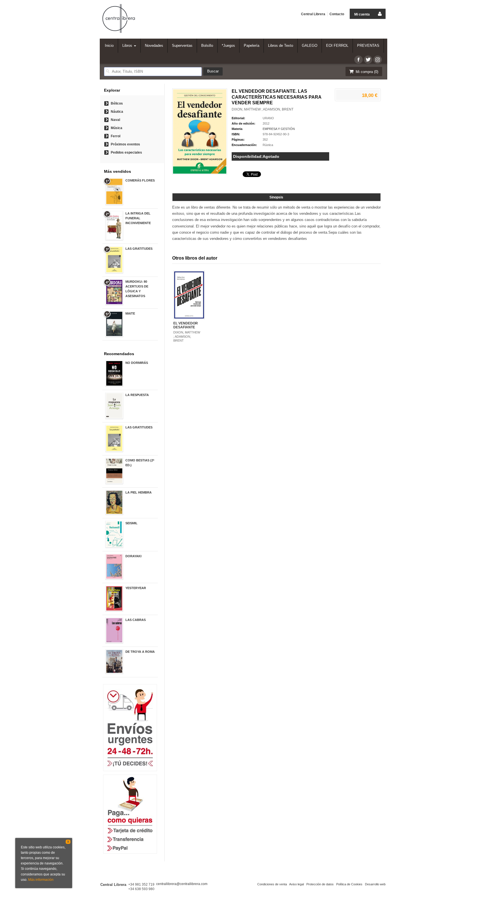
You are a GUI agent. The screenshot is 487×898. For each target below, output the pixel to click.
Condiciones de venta (272, 884)
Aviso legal (296, 884)
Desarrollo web (375, 884)
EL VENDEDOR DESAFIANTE (185, 325)
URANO (268, 118)
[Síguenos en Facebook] (358, 60)
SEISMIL (131, 523)
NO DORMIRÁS (136, 362)
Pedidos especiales (126, 152)
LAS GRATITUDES (138, 248)
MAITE (130, 313)
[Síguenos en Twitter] (368, 60)
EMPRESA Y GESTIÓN (279, 129)
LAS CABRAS (135, 619)
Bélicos (117, 103)
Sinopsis (276, 197)
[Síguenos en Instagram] (377, 60)
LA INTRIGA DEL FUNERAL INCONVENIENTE (138, 218)
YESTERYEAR (135, 588)
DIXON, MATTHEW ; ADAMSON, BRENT (262, 109)
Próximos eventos (125, 144)
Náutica (117, 112)
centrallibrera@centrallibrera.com (181, 884)
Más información (41, 880)
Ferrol (115, 136)
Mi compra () (366, 72)
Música (116, 128)
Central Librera (313, 14)
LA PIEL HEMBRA (138, 492)
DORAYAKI (133, 556)
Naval (115, 120)
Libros (127, 45)
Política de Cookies (349, 884)
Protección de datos (320, 884)
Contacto (336, 14)
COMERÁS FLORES (140, 180)
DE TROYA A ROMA (140, 651)
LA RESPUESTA (137, 395)
